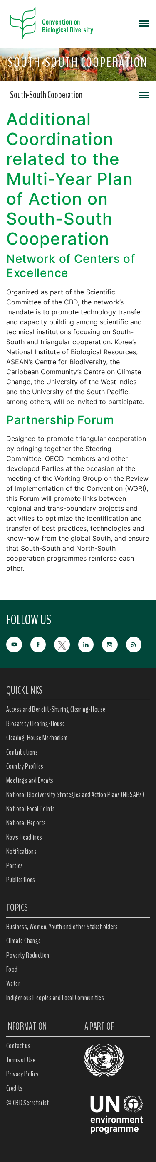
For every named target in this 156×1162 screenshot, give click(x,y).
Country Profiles (24, 766)
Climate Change (23, 941)
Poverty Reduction (28, 955)
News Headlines (24, 837)
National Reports (26, 823)
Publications (20, 880)
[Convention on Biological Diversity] (51, 23)
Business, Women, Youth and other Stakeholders (62, 927)
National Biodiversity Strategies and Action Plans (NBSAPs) (75, 794)
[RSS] (138, 645)
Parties (14, 865)
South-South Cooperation (46, 94)
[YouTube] (18, 644)
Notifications (21, 851)
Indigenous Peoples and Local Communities (55, 998)
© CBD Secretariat (27, 1103)
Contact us (18, 1046)
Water (13, 983)
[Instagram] (114, 644)
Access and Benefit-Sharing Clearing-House (55, 709)
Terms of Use (21, 1060)
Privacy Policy (22, 1074)
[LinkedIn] (90, 644)
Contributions (22, 752)
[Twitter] (66, 644)
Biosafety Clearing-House (35, 723)
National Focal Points (30, 809)
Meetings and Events (30, 780)
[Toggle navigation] (144, 22)
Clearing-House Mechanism (37, 738)
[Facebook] (42, 644)
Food (12, 969)
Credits (14, 1088)
